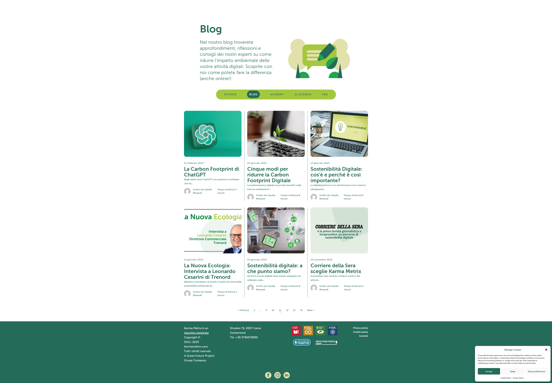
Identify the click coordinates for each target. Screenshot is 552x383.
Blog (253, 94)
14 (301, 310)
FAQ (325, 94)
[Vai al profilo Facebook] (268, 375)
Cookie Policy (506, 378)
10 (273, 310)
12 (287, 310)
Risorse (230, 94)
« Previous (243, 310)
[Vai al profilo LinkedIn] (286, 375)
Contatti (363, 336)
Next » (310, 310)
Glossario (303, 94)
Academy (277, 94)
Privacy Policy (518, 378)
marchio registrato (196, 332)
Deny (512, 371)
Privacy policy (360, 328)
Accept (489, 371)
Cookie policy (360, 332)
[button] (546, 349)
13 (294, 310)
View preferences (536, 371)
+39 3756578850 (246, 337)
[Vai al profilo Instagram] (277, 375)
